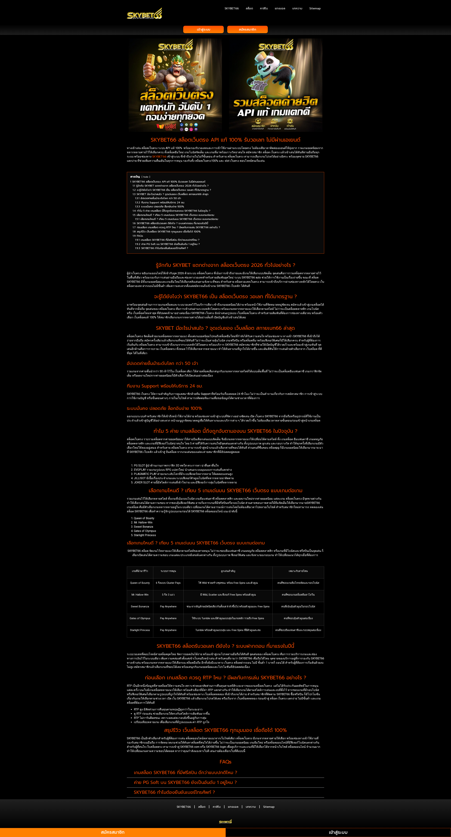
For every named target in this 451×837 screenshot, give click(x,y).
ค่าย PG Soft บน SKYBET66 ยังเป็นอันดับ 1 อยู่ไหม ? (185, 782)
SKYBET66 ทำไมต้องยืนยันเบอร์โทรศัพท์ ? (174, 792)
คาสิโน (264, 8)
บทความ (297, 8)
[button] (225, 773)
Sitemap (315, 8)
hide (145, 176)
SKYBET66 (232, 8)
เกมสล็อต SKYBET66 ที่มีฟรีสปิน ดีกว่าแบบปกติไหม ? (185, 772)
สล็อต (249, 8)
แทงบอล (280, 8)
